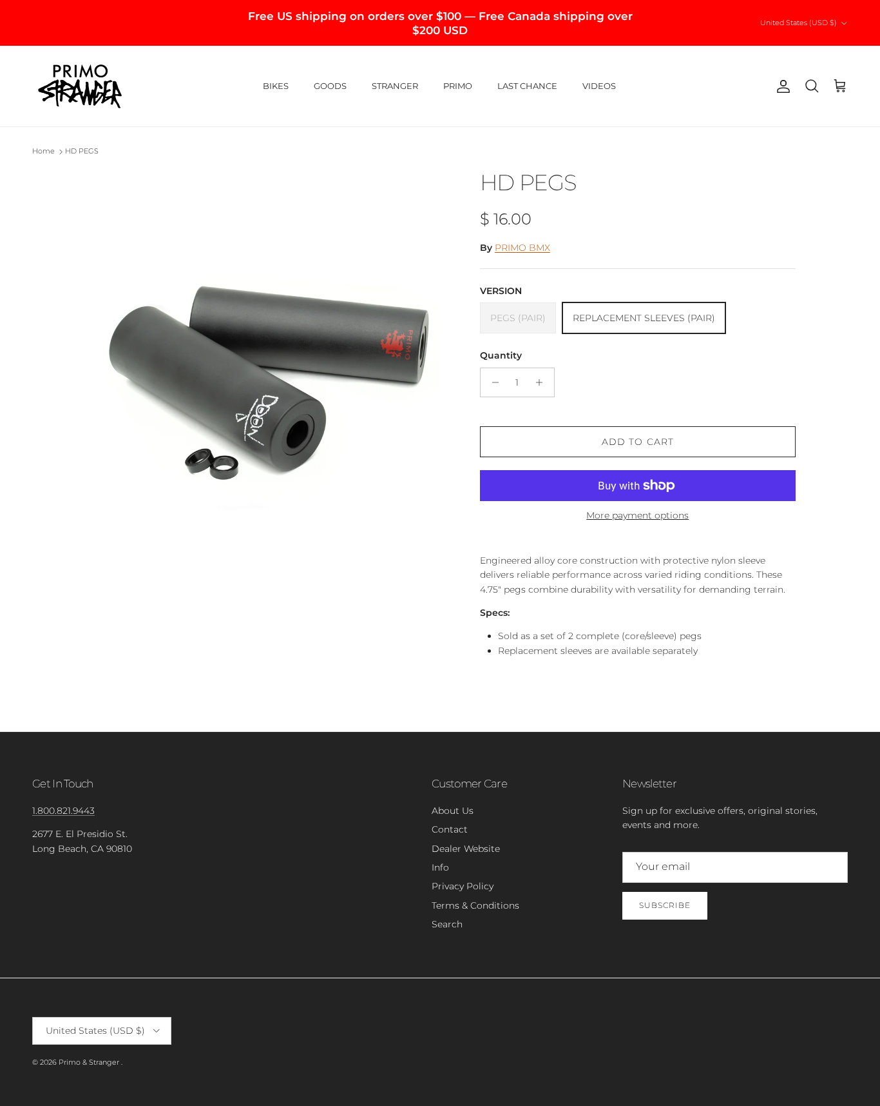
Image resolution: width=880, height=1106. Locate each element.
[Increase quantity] (542, 382)
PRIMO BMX (522, 247)
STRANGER (395, 86)
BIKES (276, 86)
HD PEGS (82, 151)
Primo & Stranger (90, 1062)
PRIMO (457, 86)
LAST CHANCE (527, 86)
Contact (450, 829)
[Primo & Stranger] (80, 86)
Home (43, 151)
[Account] (780, 86)
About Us (452, 810)
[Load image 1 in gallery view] (268, 353)
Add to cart (638, 442)
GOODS (330, 86)
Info (440, 867)
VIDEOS (599, 86)
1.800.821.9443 (63, 810)
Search (447, 924)
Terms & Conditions (475, 905)
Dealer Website (466, 848)
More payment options (637, 515)
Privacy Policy (462, 886)
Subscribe (665, 905)
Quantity (501, 355)
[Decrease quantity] (492, 382)
